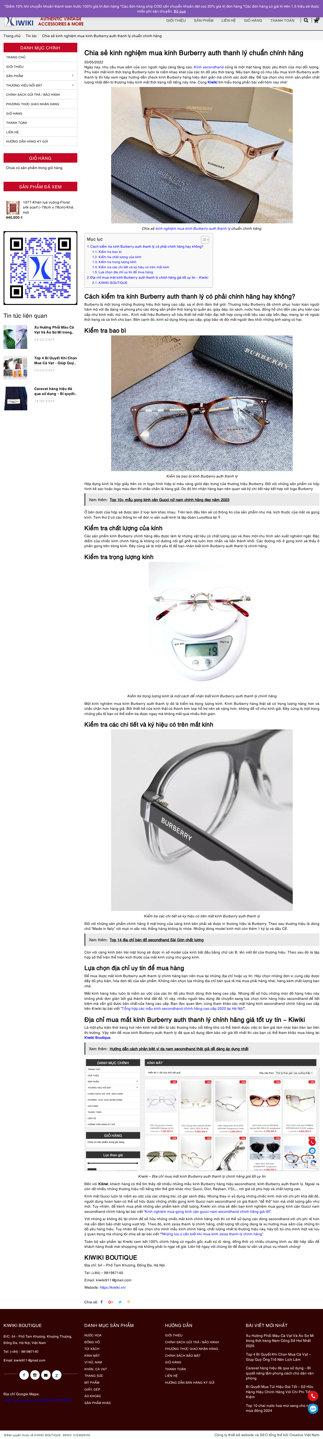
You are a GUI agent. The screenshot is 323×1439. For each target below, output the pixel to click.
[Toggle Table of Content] (202, 240)
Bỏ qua (180, 11)
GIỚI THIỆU (14, 66)
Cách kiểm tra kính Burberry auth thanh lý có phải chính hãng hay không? (147, 246)
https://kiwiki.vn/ (113, 1287)
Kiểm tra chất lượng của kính (120, 257)
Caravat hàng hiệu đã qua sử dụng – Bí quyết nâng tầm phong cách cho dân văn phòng (54, 392)
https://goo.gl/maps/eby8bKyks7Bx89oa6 (38, 1399)
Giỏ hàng (253, 20)
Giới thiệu (176, 20)
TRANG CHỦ (15, 57)
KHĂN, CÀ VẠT (95, 1369)
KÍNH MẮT (92, 1355)
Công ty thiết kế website (234, 1434)
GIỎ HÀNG (14, 113)
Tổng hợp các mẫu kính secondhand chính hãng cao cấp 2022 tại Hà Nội (182, 1008)
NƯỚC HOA (92, 1335)
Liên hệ (229, 20)
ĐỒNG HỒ (92, 1342)
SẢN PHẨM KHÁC (97, 1402)
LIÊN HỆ (12, 132)
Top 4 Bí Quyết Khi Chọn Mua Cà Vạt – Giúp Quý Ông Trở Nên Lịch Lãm (55, 361)
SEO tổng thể (271, 1434)
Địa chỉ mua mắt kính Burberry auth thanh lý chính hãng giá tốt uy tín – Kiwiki (149, 277)
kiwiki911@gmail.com (29, 1360)
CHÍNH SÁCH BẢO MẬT (183, 1355)
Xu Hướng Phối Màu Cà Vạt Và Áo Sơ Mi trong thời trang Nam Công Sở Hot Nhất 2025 (55, 330)
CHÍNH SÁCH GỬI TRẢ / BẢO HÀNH (192, 1342)
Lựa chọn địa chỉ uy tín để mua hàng (126, 272)
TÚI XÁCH (91, 1348)
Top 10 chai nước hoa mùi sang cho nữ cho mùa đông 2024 (282, 1408)
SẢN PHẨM (204, 20)
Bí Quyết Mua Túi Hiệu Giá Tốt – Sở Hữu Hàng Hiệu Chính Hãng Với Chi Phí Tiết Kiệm (279, 1391)
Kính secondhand (209, 66)
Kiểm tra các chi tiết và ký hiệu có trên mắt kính (134, 267)
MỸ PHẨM (91, 1382)
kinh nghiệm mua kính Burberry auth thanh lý (192, 228)
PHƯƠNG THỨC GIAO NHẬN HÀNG (191, 1348)
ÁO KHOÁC (92, 1396)
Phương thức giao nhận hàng (32, 104)
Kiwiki (213, 81)
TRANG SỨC (93, 1375)
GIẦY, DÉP (92, 1389)
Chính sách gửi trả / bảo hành (33, 94)
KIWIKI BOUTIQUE (113, 282)
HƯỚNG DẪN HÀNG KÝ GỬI (27, 141)
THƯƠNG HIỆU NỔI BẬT (24, 85)
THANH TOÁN (16, 122)
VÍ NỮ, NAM (93, 1362)
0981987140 (313, 1409)
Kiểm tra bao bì (110, 251)
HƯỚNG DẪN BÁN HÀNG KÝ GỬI (189, 1382)
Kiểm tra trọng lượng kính (117, 262)
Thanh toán (282, 20)
